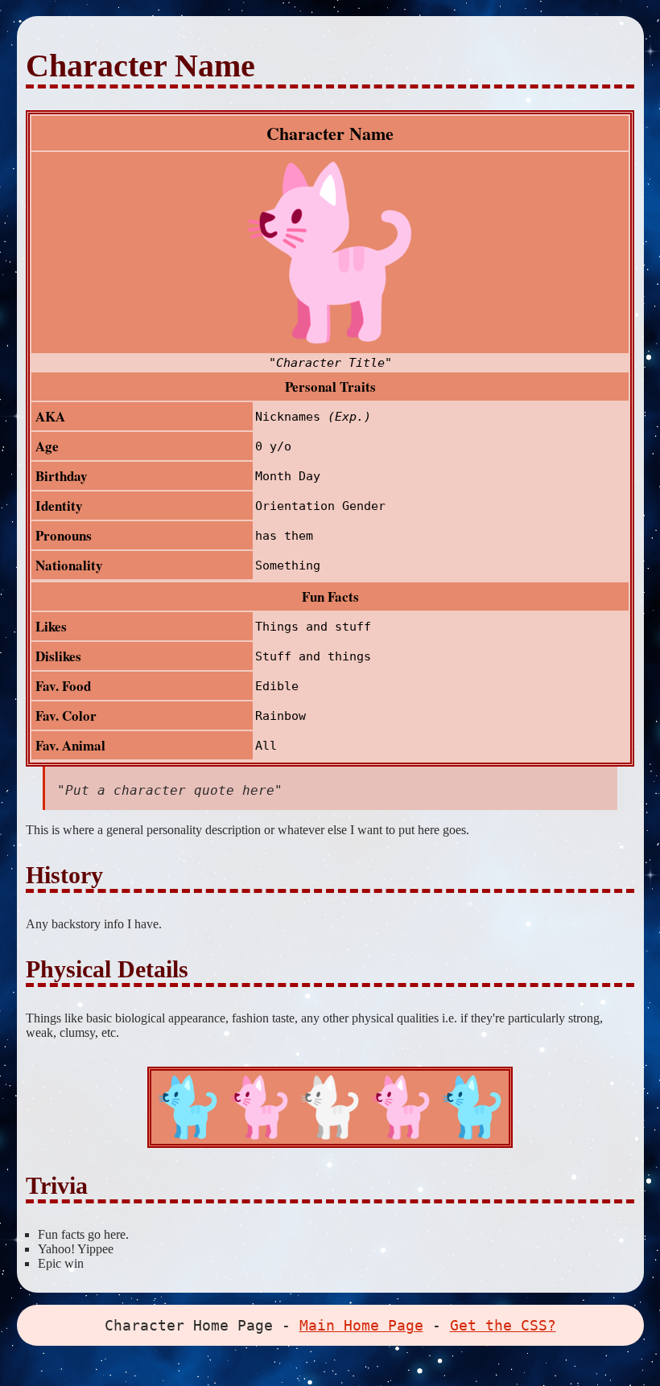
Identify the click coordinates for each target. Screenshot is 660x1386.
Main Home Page (361, 1325)
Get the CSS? (503, 1325)
